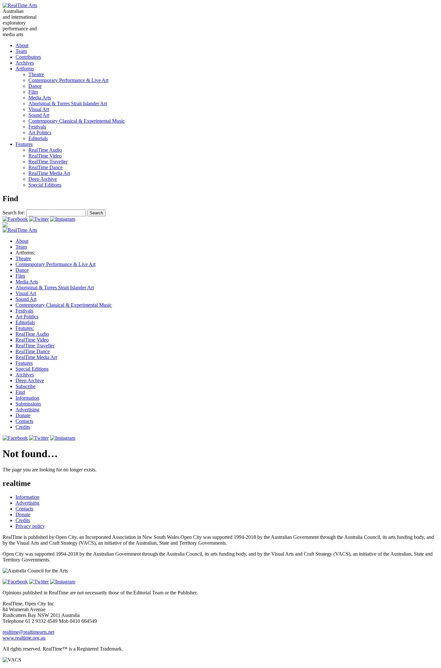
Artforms (24, 68)
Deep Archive (42, 179)
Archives (24, 63)
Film (33, 92)
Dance (35, 86)
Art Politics (39, 132)
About (21, 45)
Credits (22, 427)
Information (27, 398)
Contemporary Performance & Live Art (68, 80)
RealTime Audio (45, 150)
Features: (24, 328)
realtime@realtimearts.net (28, 632)
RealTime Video (45, 156)
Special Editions (44, 185)
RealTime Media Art (49, 173)
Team (21, 51)
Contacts (24, 421)
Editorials (38, 138)
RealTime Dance (45, 167)
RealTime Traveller (47, 161)
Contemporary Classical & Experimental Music (76, 121)
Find (20, 392)
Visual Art (38, 109)
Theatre (36, 74)
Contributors (28, 57)
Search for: (14, 212)
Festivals (37, 126)
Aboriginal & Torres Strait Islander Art (67, 103)
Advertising (27, 409)
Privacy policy (30, 526)
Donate (22, 415)
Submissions (28, 403)
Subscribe (25, 386)
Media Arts (39, 97)
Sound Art (38, 115)
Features (24, 144)
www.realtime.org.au (24, 638)
